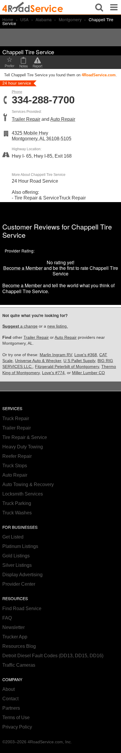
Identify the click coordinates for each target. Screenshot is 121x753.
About (8, 689)
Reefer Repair (17, 456)
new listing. (57, 326)
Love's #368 (85, 355)
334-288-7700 (43, 100)
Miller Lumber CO (88, 373)
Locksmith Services (22, 493)
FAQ (7, 617)
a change (20, 326)
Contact (10, 698)
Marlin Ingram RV (56, 355)
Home (7, 19)
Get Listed (12, 536)
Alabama (44, 19)
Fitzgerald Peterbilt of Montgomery (67, 366)
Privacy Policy (17, 726)
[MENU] (114, 7)
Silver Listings (17, 565)
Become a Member (23, 268)
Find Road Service (21, 608)
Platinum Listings (20, 546)
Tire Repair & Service (24, 437)
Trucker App (14, 636)
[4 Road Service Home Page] (32, 7)
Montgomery (70, 19)
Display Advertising (22, 574)
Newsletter (13, 627)
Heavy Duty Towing (22, 446)
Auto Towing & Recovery (28, 484)
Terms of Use (16, 717)
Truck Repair (15, 418)
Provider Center (18, 584)
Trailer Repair (26, 119)
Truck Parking (16, 503)
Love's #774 (53, 373)
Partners (11, 708)
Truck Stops (14, 465)
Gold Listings (16, 555)
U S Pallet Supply (79, 361)
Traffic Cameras (18, 665)
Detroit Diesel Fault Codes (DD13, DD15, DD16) (52, 655)
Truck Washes (17, 512)
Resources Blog (19, 646)
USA (24, 19)
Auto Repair (62, 119)
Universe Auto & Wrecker (38, 361)
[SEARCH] (99, 7)
